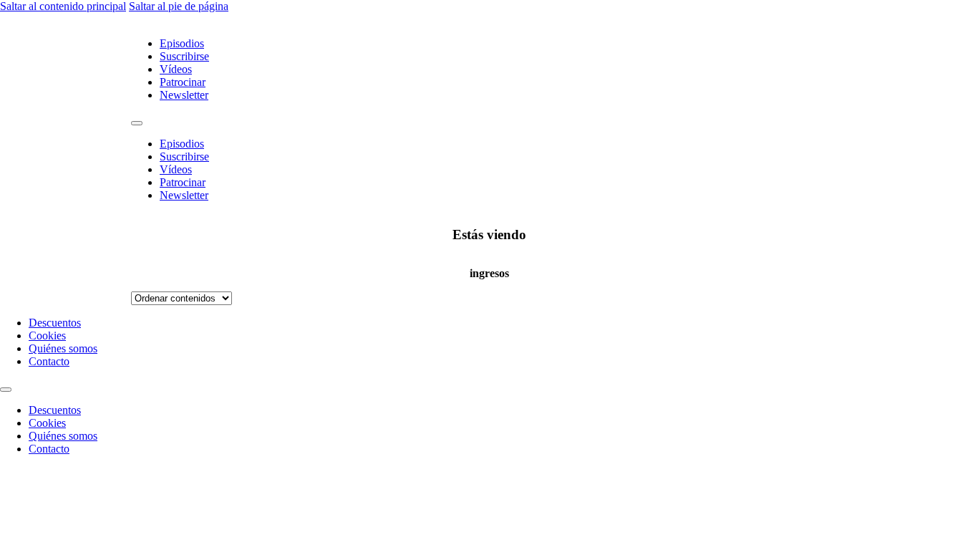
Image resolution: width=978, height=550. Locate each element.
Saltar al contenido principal (63, 6)
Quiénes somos (63, 348)
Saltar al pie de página (178, 6)
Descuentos (55, 323)
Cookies (47, 335)
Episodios (182, 43)
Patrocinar (182, 82)
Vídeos (176, 69)
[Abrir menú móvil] (136, 123)
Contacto (49, 361)
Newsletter (184, 95)
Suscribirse (184, 56)
